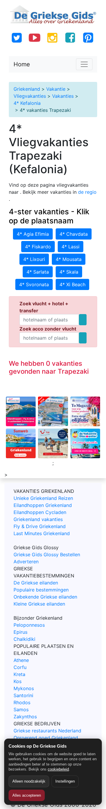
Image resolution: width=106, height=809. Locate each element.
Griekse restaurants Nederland (47, 731)
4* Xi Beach (72, 284)
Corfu (20, 667)
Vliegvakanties (30, 96)
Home (22, 64)
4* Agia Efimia (33, 234)
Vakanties (63, 96)
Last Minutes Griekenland (42, 533)
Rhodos (22, 702)
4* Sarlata (37, 272)
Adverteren (26, 561)
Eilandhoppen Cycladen (40, 512)
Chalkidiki (24, 639)
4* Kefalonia (27, 103)
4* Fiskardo (38, 247)
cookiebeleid (58, 769)
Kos (17, 681)
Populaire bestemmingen (41, 590)
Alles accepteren (26, 795)
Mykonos (24, 688)
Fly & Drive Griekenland (40, 526)
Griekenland (27, 89)
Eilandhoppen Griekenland (43, 505)
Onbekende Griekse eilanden (45, 597)
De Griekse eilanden (36, 583)
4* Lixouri (34, 259)
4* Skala (68, 272)
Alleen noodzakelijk (28, 781)
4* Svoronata (34, 284)
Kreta (19, 674)
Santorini (23, 695)
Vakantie (55, 89)
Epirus (20, 632)
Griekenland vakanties (38, 519)
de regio (87, 192)
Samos (21, 709)
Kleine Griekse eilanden (39, 604)
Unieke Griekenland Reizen (43, 498)
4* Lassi (71, 247)
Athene (21, 660)
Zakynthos (25, 716)
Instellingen (65, 781)
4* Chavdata (73, 234)
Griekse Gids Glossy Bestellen (47, 554)
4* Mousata (69, 259)
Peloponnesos (29, 625)
